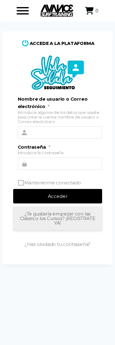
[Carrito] (89, 11)
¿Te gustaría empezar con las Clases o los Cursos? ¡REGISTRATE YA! (57, 218)
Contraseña (34, 147)
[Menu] (23, 10)
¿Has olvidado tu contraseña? (58, 244)
